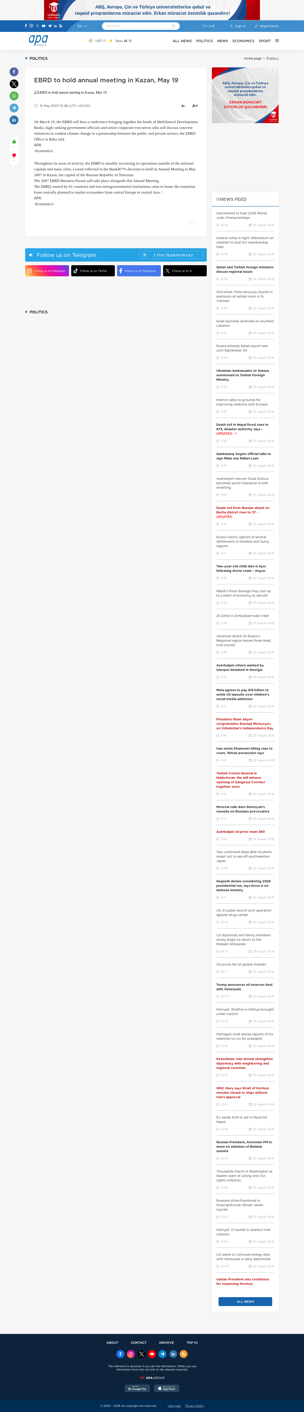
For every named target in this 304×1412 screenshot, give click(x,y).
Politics (272, 58)
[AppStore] (166, 1389)
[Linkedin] (55, 26)
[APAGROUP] (152, 1378)
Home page (252, 58)
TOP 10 (192, 1342)
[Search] (173, 27)
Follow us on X (182, 271)
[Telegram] (49, 26)
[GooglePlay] (137, 1389)
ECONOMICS (243, 41)
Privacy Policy (194, 1406)
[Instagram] (31, 26)
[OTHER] (275, 40)
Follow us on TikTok (93, 271)
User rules (174, 1406)
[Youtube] (43, 26)
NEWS (222, 41)
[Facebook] (26, 26)
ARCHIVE (166, 1342)
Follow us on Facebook (140, 271)
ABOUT (112, 1342)
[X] (37, 26)
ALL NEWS (182, 41)
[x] (142, 1354)
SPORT (265, 41)
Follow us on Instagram (49, 271)
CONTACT (138, 1342)
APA (37, 145)
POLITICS (204, 41)
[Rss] (60, 26)
